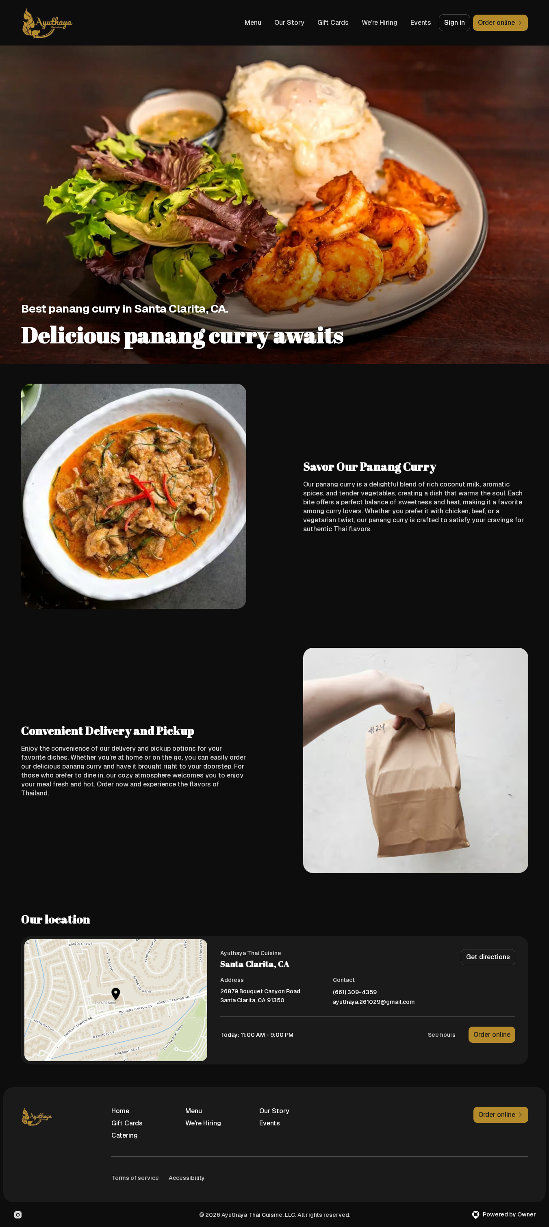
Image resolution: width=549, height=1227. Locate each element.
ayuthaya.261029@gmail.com (374, 1002)
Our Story (289, 22)
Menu (253, 22)
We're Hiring (379, 22)
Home (120, 1111)
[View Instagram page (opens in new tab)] (18, 1215)
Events (420, 22)
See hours (442, 1034)
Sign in (454, 22)
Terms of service (135, 1177)
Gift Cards (333, 22)
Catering (124, 1135)
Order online (491, 1034)
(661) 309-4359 (355, 992)
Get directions (488, 957)
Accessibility (187, 1177)
